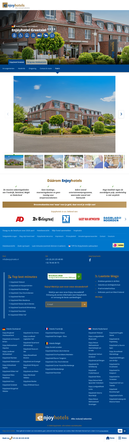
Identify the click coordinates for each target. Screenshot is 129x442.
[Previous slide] (4, 43)
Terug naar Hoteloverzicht (36, 62)
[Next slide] (125, 43)
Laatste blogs (108, 276)
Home (112, 438)
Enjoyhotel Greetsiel (16, 62)
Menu (124, 438)
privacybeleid (104, 431)
